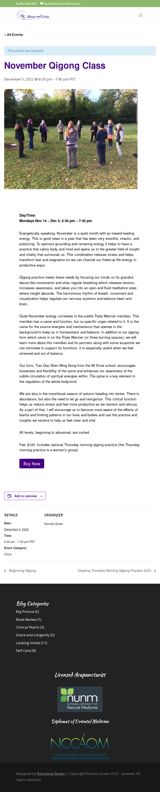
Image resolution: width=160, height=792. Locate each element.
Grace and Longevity (33, 634)
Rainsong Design (51, 773)
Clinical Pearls (27, 627)
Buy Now (32, 463)
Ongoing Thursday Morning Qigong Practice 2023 (115, 570)
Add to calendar (25, 496)
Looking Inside (28, 642)
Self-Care (23, 650)
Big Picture (25, 611)
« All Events (13, 34)
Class (7, 554)
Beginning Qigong (22, 570)
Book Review (26, 619)
